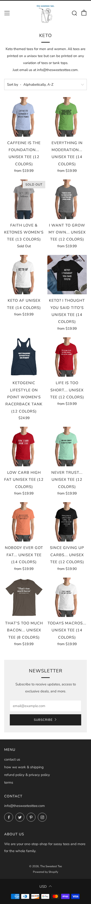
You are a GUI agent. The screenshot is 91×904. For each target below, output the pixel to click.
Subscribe (43, 720)
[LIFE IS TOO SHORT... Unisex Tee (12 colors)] (67, 357)
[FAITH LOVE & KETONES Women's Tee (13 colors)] (24, 199)
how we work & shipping (24, 767)
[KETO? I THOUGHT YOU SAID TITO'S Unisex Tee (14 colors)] (67, 275)
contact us (12, 759)
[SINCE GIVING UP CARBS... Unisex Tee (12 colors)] (67, 522)
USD (43, 886)
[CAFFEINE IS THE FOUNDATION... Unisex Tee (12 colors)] (24, 117)
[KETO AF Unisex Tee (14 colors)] (24, 275)
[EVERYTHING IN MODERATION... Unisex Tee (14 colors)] (67, 117)
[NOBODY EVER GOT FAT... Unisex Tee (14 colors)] (24, 522)
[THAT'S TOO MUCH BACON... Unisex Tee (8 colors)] (24, 597)
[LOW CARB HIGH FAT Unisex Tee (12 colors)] (24, 446)
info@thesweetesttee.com (24, 805)
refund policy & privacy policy (27, 774)
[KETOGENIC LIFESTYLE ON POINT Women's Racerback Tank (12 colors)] (24, 357)
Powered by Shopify (45, 872)
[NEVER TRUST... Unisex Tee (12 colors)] (67, 446)
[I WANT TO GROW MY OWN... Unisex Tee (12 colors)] (67, 199)
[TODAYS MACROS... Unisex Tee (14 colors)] (67, 597)
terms (8, 782)
